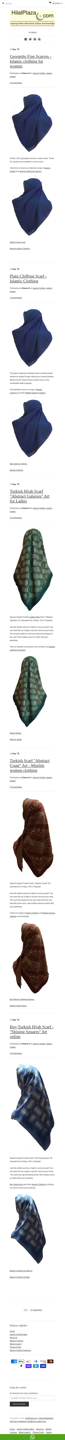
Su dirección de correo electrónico (24, 1393)
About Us (13, 1337)
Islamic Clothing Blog (18, 1334)
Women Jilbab (16, 739)
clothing (35, 913)
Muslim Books (15, 733)
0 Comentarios (16, 82)
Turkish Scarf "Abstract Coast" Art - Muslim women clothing (30, 765)
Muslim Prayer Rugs (18, 1005)
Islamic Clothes (39, 73)
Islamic (29, 913)
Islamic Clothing (38, 1184)
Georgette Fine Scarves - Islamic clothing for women (30, 61)
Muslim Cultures (16, 1340)
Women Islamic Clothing (20, 248)
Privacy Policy (15, 1347)
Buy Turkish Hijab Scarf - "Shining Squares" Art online (32, 1031)
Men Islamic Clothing (18, 463)
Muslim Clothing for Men (20, 1277)
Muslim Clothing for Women (21, 1270)
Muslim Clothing (16, 470)
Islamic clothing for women (30, 171)
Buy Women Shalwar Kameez (22, 999)
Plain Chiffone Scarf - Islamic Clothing (28, 278)
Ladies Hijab (34, 617)
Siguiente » (38, 1309)
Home (12, 1331)
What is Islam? (16, 1344)
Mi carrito (57, 3)
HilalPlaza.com (31, 1418)
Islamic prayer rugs (17, 242)
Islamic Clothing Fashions (20, 1350)
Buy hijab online (16, 1184)
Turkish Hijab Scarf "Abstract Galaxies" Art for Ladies (29, 496)
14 (31, 1309)
